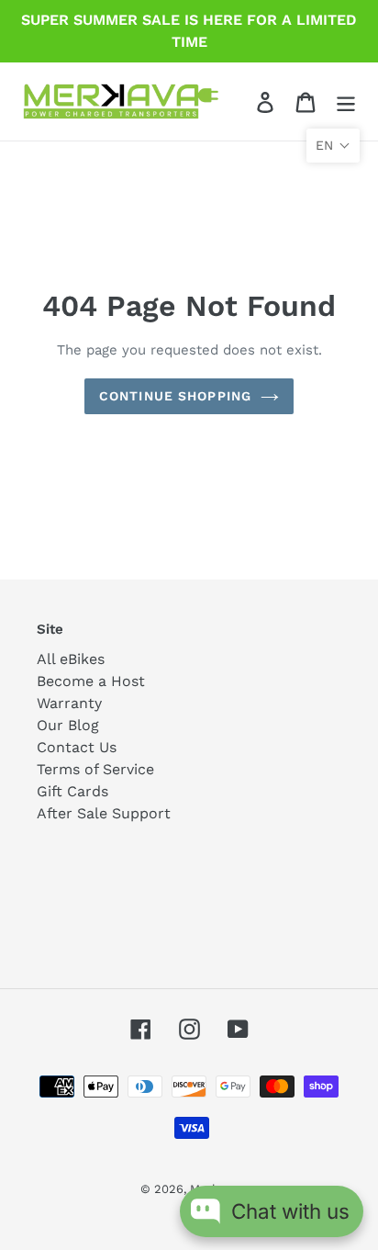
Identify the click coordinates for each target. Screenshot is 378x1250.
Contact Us (77, 747)
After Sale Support (104, 813)
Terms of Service (95, 769)
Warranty (69, 703)
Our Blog (68, 725)
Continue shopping (175, 396)
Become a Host (91, 681)
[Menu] (346, 101)
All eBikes (71, 659)
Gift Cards (72, 791)
